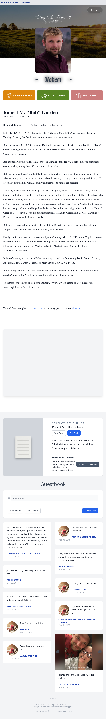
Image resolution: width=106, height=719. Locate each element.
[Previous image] (57, 651)
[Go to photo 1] (69, 667)
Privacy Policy (45, 707)
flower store (78, 308)
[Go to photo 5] (76, 667)
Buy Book (74, 433)
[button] (78, 652)
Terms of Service (60, 707)
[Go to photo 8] (81, 667)
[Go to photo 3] (73, 667)
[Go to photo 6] (78, 667)
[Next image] (100, 651)
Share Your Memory (88, 464)
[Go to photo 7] (79, 667)
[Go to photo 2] (71, 667)
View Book (58, 433)
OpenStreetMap (56, 711)
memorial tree (37, 308)
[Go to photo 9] (83, 667)
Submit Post (90, 510)
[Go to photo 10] (84, 667)
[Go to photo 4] (74, 667)
